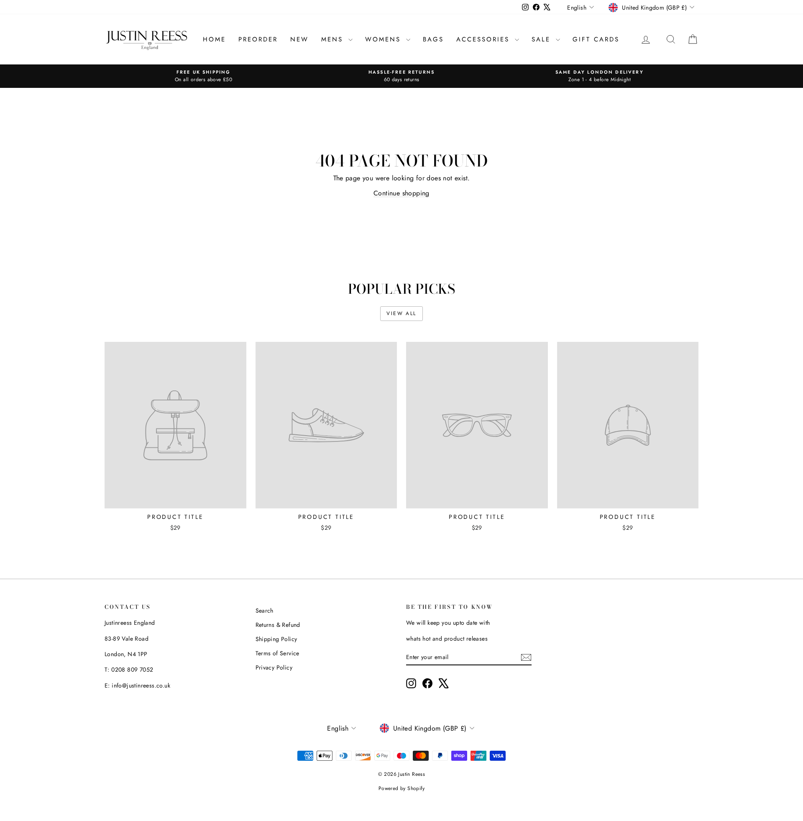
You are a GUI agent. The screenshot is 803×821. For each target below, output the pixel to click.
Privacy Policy (274, 667)
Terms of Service (277, 653)
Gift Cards (596, 39)
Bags (433, 39)
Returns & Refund (278, 625)
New (299, 39)
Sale (543, 39)
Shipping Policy (276, 639)
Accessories (484, 39)
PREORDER (258, 39)
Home (214, 39)
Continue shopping (401, 193)
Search (265, 610)
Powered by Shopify (401, 788)
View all (401, 313)
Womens (384, 39)
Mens (333, 39)
